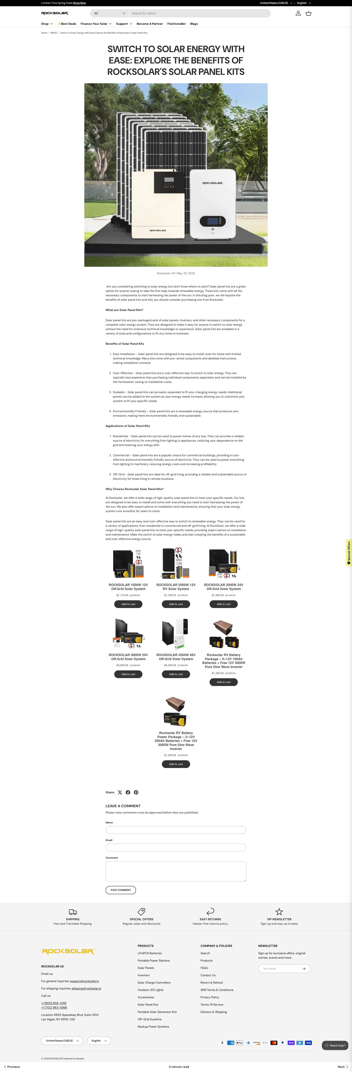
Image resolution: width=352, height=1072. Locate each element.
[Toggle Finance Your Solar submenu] (110, 23)
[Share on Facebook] (128, 792)
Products (207, 960)
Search (205, 953)
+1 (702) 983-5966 (54, 1007)
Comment (112, 857)
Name (109, 822)
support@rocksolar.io (84, 981)
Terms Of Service (212, 1005)
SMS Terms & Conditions (217, 990)
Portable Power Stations (154, 960)
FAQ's (204, 968)
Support (122, 24)
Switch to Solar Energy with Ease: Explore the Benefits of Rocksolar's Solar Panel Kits (103, 32)
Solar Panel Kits (148, 1005)
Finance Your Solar (94, 24)
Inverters (144, 975)
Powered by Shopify (73, 1058)
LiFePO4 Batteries (150, 953)
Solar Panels (146, 968)
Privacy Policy (210, 997)
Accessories (146, 997)
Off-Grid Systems (150, 1019)
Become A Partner (150, 24)
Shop (45, 24)
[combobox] (180, 13)
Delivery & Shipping (214, 1012)
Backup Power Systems (153, 1027)
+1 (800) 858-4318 (53, 1003)
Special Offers (349, 552)
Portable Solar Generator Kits (157, 1012)
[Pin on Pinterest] (136, 792)
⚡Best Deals (66, 24)
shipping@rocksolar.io (86, 988)
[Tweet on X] (120, 792)
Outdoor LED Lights (151, 990)
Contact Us (208, 975)
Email (109, 840)
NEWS (54, 32)
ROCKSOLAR (56, 1058)
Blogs (194, 24)
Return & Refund (212, 982)
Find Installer (176, 24)
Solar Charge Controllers (154, 982)
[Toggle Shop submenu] (51, 23)
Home (44, 32)
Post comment (121, 890)
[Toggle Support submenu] (131, 23)
